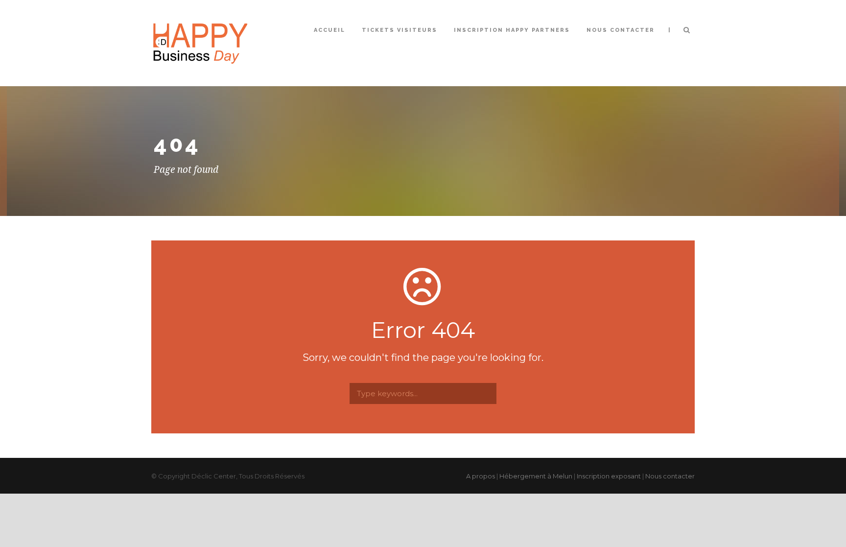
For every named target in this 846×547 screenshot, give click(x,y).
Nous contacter (621, 30)
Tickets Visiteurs (399, 30)
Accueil (329, 30)
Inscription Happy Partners (512, 30)
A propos (480, 476)
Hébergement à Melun (535, 476)
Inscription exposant (609, 476)
